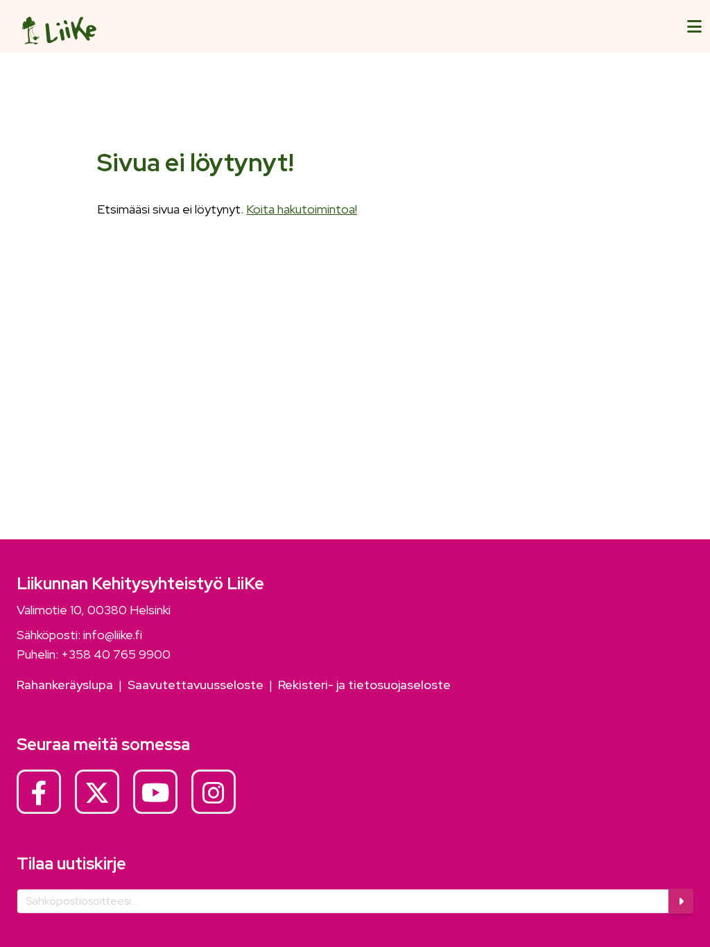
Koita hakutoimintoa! (301, 209)
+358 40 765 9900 (116, 654)
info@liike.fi (112, 635)
